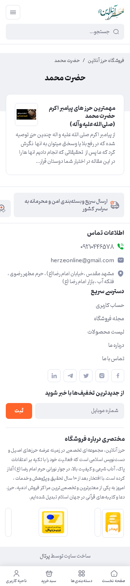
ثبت (18, 411)
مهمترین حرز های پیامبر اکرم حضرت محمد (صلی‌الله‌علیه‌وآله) (82, 116)
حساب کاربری (110, 305)
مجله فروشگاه (109, 318)
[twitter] (85, 375)
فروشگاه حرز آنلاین (106, 60)
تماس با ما (113, 358)
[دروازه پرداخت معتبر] (52, 522)
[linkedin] (54, 375)
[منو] (13, 12)
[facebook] (117, 375)
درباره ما (116, 345)
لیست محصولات (105, 332)
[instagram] (101, 375)
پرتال (45, 556)
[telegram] (70, 375)
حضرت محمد (67, 60)
